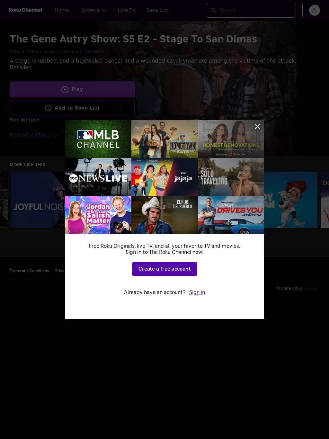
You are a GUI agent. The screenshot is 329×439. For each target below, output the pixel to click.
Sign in (197, 292)
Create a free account (164, 269)
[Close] (257, 126)
